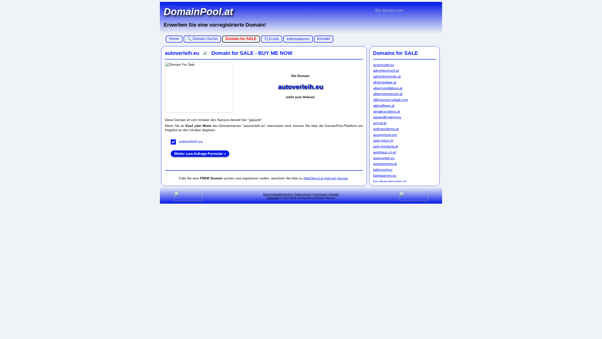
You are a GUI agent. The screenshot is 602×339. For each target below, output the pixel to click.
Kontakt (323, 39)
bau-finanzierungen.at (389, 181)
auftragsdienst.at (386, 129)
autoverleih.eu (191, 142)
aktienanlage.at (384, 82)
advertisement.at (386, 71)
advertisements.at (387, 76)
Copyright (272, 198)
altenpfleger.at (383, 106)
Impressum (320, 194)
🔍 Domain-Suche (202, 39)
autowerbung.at (385, 164)
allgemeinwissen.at (387, 94)
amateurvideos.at (386, 111)
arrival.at (379, 123)
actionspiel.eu (383, 65)
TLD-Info (271, 39)
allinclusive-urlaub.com (390, 100)
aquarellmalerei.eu (387, 117)
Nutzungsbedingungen (278, 194)
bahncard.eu (382, 170)
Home (174, 39)
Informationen (298, 39)
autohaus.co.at (384, 152)
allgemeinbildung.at (387, 88)
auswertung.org (385, 135)
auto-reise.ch (383, 140)
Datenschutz (303, 194)
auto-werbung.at (385, 146)
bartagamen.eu (384, 176)
